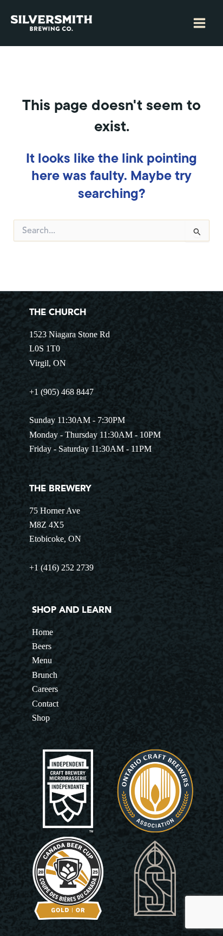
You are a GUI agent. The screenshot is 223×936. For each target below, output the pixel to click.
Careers (45, 689)
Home (42, 632)
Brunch (44, 674)
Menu (42, 660)
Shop (41, 717)
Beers (41, 646)
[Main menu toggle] (199, 23)
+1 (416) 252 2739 (61, 567)
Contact (45, 703)
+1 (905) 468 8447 (61, 391)
